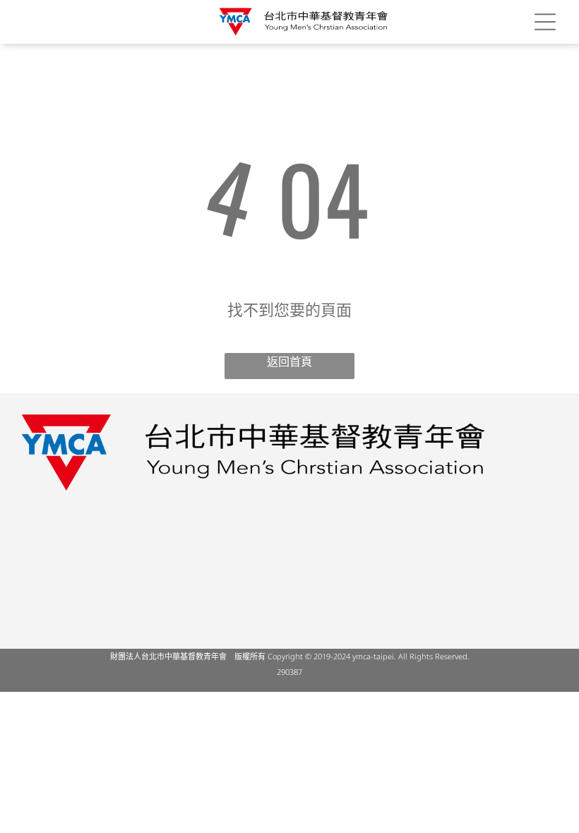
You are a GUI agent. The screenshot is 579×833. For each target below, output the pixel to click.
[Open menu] (545, 21)
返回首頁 (289, 361)
